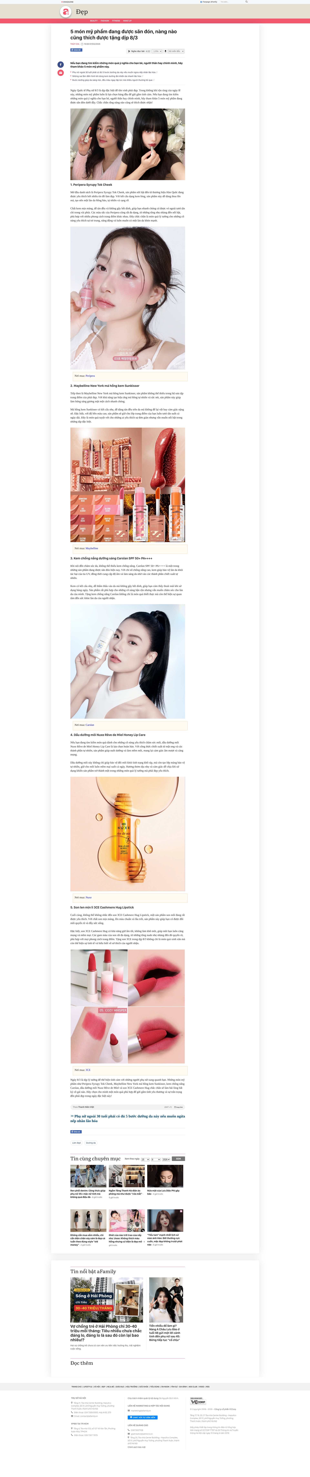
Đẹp (82, 12)
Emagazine (68, 2)
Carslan (90, 724)
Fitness (116, 21)
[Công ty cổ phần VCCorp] (198, 1401)
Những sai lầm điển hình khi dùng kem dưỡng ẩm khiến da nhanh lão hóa (107, 76)
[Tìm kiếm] (246, 2)
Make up (127, 21)
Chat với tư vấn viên (144, 1417)
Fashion (105, 21)
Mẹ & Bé (110, 1387)
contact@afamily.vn (89, 1416)
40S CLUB (193, 1387)
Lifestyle (87, 1387)
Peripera (90, 375)
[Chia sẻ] (60, 64)
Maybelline (92, 548)
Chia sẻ (77, 50)
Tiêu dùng (155, 1387)
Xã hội (97, 1387)
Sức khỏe (143, 1387)
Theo (128, 1107)
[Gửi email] (60, 72)
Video (201, 1387)
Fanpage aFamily (210, 2)
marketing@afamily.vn (141, 1411)
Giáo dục (120, 1387)
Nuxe (89, 897)
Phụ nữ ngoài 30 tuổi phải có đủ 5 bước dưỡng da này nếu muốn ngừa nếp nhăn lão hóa (114, 72)
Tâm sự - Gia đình (179, 1387)
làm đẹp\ (76, 1143)
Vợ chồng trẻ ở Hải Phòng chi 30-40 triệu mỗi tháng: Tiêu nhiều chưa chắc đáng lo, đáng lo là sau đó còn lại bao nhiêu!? (106, 1333)
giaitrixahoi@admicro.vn (142, 1434)
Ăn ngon (165, 1387)
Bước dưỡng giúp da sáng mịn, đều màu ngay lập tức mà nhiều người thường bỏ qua (112, 80)
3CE (88, 1069)
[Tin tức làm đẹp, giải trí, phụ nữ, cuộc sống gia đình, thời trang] (66, 12)
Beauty (94, 21)
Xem (178, 1158)
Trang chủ (77, 1387)
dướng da (91, 1143)
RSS (207, 1387)
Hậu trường (131, 1387)
